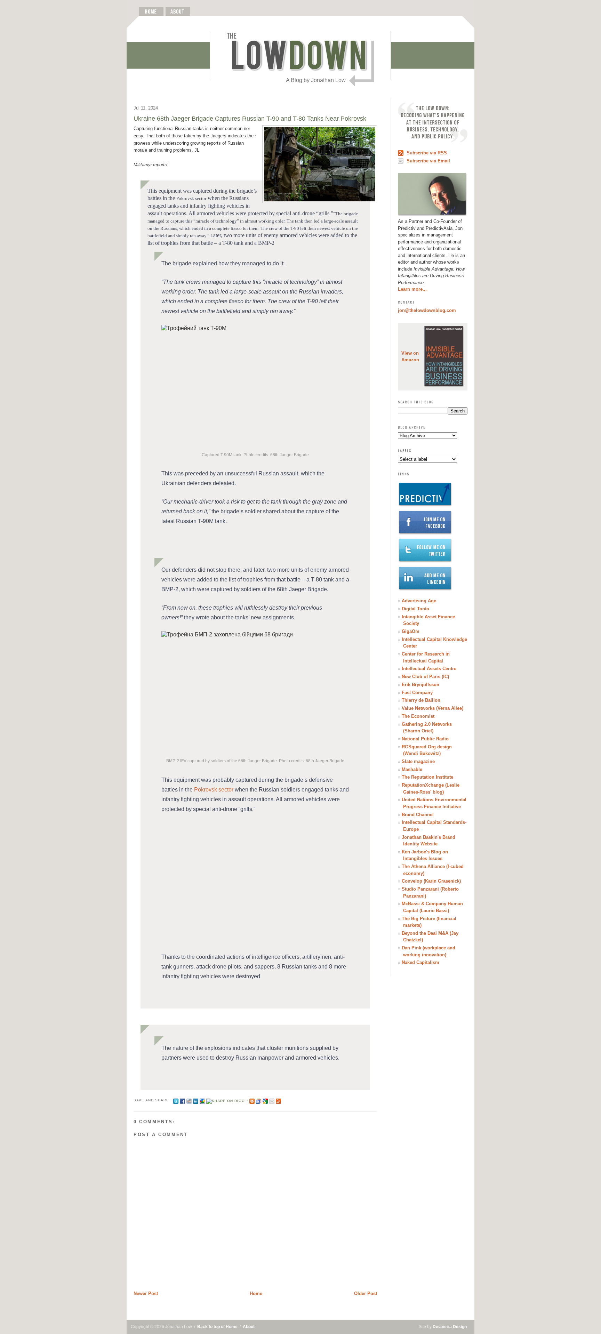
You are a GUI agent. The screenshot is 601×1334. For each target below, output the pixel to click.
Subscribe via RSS (427, 152)
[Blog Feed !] (278, 1100)
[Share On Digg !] (227, 1100)
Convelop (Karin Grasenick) (431, 881)
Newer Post (146, 1293)
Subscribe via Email (428, 160)
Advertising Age (419, 600)
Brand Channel (418, 814)
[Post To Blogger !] (252, 1100)
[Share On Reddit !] (189, 1100)
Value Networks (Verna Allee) (432, 708)
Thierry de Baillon (421, 700)
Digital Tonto (415, 608)
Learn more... (412, 289)
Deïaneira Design (450, 1326)
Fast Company (417, 692)
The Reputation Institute (427, 777)
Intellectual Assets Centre (429, 668)
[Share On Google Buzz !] (202, 1100)
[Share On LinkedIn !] (195, 1100)
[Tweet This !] (175, 1100)
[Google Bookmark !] (265, 1100)
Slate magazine (418, 761)
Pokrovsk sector (213, 790)
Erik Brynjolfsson (420, 684)
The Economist (418, 716)
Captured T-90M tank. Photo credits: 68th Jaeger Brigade (255, 454)
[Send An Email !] (271, 1100)
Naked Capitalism (420, 962)
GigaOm (410, 631)
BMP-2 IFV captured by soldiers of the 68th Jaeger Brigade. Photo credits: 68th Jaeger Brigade (255, 760)
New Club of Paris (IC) (425, 676)
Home (256, 1293)
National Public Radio (425, 738)
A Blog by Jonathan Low (316, 80)
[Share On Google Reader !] (258, 1100)
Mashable (412, 769)
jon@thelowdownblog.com (427, 310)
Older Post (365, 1293)
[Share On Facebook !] (182, 1100)
